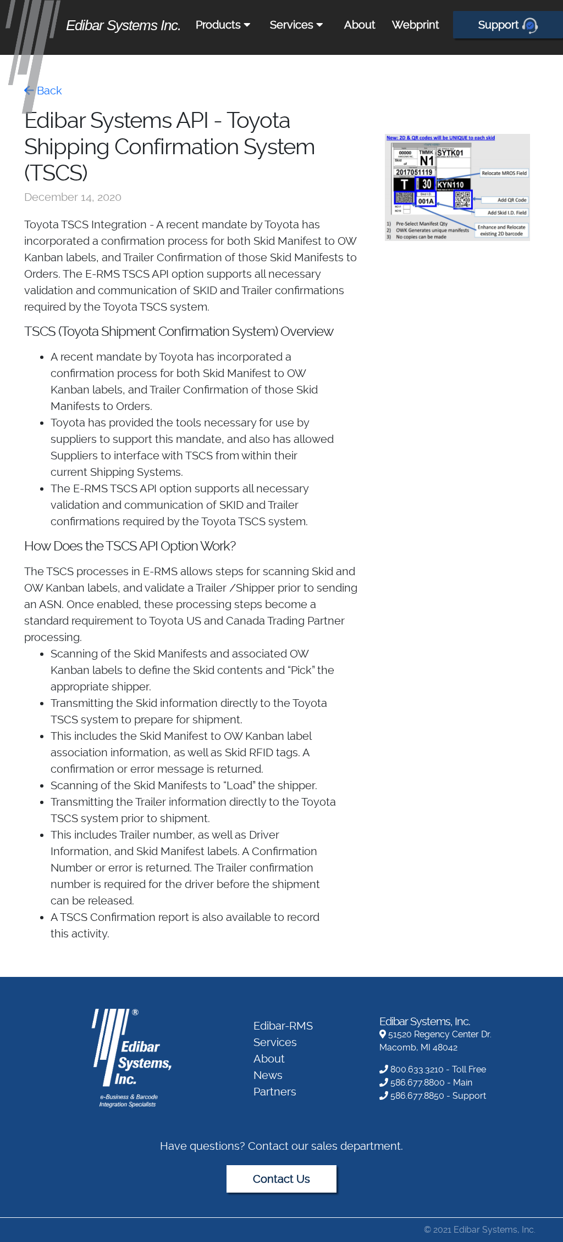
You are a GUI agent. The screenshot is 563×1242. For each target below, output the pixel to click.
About (360, 24)
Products (220, 24)
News (268, 1075)
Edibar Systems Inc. (123, 25)
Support (500, 24)
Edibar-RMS (283, 1025)
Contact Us (281, 1178)
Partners (274, 1091)
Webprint (415, 24)
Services (293, 24)
